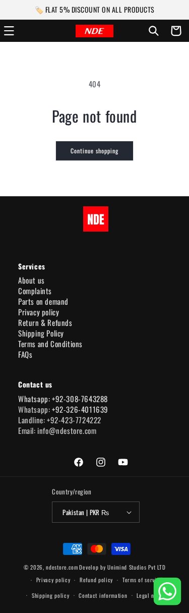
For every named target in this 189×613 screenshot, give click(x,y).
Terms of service (142, 580)
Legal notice (151, 595)
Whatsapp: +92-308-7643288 (63, 398)
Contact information (103, 595)
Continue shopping (94, 150)
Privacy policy (38, 311)
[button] (154, 31)
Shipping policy (51, 595)
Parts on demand (43, 301)
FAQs (25, 354)
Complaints (35, 290)
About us (31, 280)
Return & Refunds (45, 322)
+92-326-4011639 (80, 409)
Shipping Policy (41, 333)
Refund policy (96, 580)
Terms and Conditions (50, 343)
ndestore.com (62, 567)
